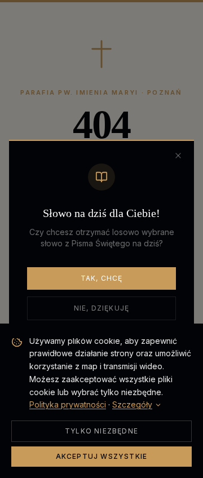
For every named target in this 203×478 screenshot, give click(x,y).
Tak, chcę (102, 278)
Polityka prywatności (67, 404)
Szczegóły (132, 404)
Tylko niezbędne (101, 431)
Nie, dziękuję (102, 308)
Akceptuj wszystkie (102, 456)
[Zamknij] (178, 155)
